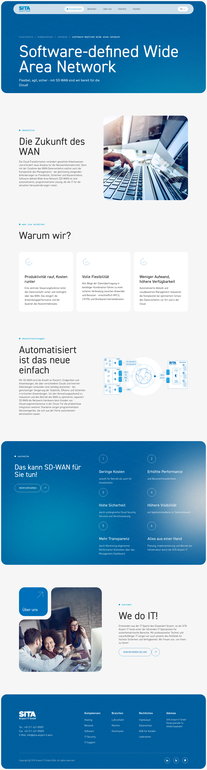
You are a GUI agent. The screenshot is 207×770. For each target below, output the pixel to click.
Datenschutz (145, 725)
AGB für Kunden (147, 731)
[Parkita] (185, 760)
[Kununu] (176, 760)
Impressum (145, 720)
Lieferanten (145, 736)
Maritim (116, 725)
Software (89, 731)
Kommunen (117, 731)
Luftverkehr (118, 720)
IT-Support (89, 742)
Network (88, 725)
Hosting (88, 720)
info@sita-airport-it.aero (40, 735)
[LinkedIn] (167, 760)
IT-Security (90, 736)
